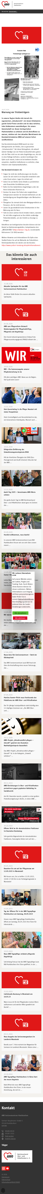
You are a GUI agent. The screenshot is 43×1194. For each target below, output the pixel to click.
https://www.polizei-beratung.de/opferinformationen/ (21, 245)
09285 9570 (9, 1131)
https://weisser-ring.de (21, 230)
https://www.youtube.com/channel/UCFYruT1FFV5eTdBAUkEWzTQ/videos (7, 1168)
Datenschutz (6, 1180)
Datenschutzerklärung (25, 599)
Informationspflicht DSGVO (11, 1182)
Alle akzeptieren (20, 613)
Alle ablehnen (20, 618)
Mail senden (9, 1136)
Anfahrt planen (10, 1139)
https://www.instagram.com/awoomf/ (4, 1168)
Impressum (5, 1177)
